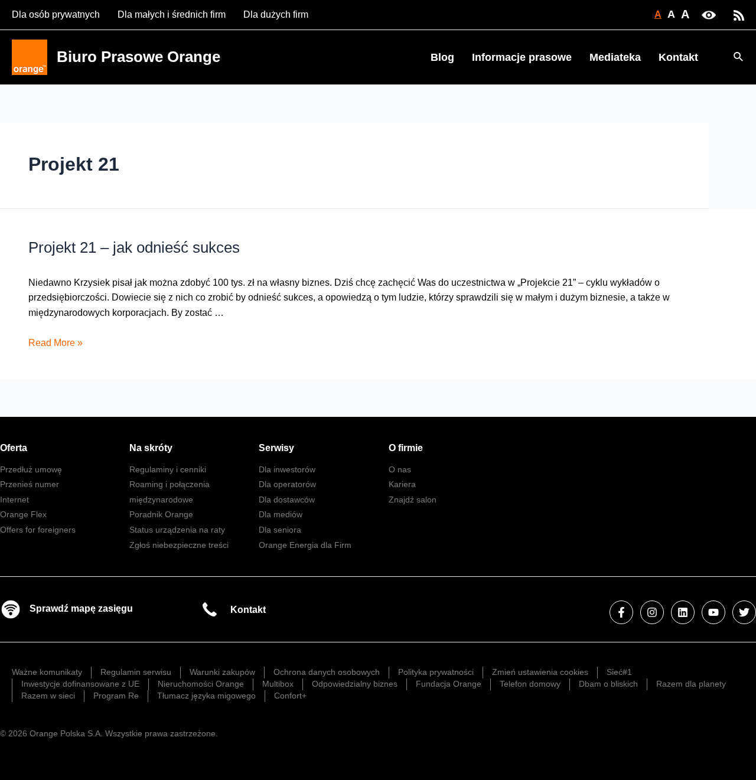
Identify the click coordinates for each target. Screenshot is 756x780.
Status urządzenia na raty (177, 529)
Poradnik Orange (161, 514)
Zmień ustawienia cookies (540, 672)
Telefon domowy (530, 683)
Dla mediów (280, 514)
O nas (400, 469)
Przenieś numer (29, 484)
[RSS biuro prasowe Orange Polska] (739, 14)
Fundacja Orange (448, 683)
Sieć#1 (619, 672)
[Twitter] (744, 612)
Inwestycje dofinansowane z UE (80, 683)
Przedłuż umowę (31, 469)
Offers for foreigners (38, 529)
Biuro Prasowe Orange (138, 57)
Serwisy (276, 448)
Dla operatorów (287, 484)
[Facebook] (621, 612)
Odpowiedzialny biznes (354, 683)
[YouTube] (713, 612)
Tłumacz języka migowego (206, 695)
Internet (14, 499)
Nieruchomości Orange (201, 683)
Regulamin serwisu (135, 672)
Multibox (278, 683)
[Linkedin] (683, 612)
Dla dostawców (287, 499)
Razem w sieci (48, 695)
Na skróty (150, 448)
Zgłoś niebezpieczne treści (179, 545)
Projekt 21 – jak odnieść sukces (134, 247)
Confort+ (290, 695)
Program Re (116, 695)
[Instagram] (652, 612)
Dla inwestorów (287, 469)
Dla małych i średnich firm (172, 14)
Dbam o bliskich (608, 683)
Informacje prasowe (522, 57)
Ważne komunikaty (47, 672)
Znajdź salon (412, 499)
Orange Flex (23, 514)
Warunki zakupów (222, 672)
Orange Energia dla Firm (305, 545)
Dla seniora (280, 529)
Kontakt (678, 57)
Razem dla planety (691, 683)
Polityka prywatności (436, 672)
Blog (442, 57)
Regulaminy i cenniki (167, 469)
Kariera (402, 484)
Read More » (55, 343)
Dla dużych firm (275, 14)
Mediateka (615, 57)
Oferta (13, 448)
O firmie (406, 448)
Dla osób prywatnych (56, 14)
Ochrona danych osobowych (326, 672)
